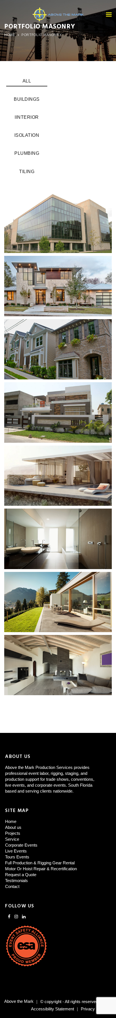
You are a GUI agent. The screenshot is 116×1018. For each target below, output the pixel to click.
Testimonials (16, 880)
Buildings (27, 99)
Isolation (26, 135)
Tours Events (17, 856)
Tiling (26, 171)
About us (13, 827)
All (27, 81)
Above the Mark (19, 1001)
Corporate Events (21, 845)
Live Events (16, 851)
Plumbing (26, 153)
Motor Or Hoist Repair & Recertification (41, 868)
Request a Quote (20, 874)
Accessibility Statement (52, 1008)
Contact (12, 886)
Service (12, 839)
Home (9, 35)
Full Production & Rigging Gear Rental (40, 862)
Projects (12, 833)
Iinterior (27, 117)
